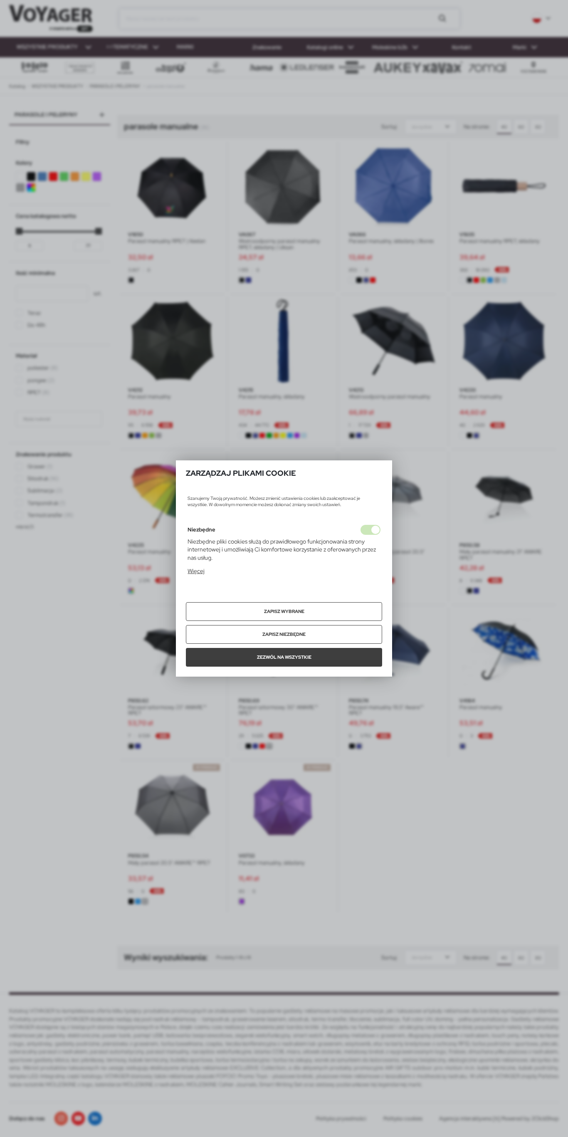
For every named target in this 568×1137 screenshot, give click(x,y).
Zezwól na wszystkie (284, 657)
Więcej (196, 571)
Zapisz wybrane (284, 611)
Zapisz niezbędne (284, 634)
